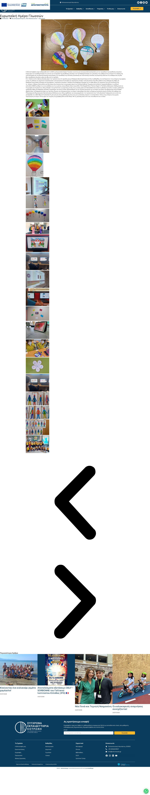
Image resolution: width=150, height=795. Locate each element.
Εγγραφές (18, 752)
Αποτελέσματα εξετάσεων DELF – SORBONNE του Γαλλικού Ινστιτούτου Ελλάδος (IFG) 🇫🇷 (55, 690)
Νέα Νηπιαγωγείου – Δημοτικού (35, 18)
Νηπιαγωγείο (49, 746)
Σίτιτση (78, 749)
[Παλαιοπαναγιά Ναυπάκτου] (60, 2)
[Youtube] (146, 2)
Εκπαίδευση (89, 8)
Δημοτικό (48, 749)
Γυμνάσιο (48, 752)
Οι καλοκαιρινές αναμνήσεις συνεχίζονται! (127, 707)
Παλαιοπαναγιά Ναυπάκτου (70, 2)
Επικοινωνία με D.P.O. (51, 764)
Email (65, 730)
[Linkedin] (144, 2)
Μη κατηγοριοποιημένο (18, 18)
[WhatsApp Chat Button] (146, 791)
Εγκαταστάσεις (20, 749)
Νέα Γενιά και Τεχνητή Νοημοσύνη (93, 706)
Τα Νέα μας (110, 8)
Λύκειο (47, 755)
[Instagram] (141, 2)
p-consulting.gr (89, 768)
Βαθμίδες (79, 8)
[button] (75, 502)
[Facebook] (138, 2)
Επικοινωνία (121, 8)
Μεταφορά (79, 746)
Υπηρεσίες (100, 8)
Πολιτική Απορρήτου (37, 764)
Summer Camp (80, 758)
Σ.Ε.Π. (77, 755)
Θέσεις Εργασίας (20, 758)
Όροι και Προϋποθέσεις (22, 764)
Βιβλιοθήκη (79, 752)
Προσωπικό (18, 755)
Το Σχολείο (69, 8)
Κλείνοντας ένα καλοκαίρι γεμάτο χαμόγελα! (18, 689)
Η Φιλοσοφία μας (20, 746)
